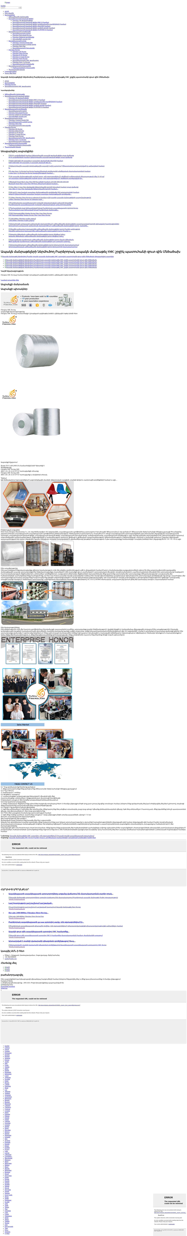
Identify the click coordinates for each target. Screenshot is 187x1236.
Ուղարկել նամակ (8, 986)
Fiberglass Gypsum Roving (20, 57)
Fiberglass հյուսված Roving (22, 35)
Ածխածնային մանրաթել (19, 17)
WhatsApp (4, 988)
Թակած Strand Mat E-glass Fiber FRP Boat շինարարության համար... (34, 183)
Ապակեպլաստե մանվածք (23, 64)
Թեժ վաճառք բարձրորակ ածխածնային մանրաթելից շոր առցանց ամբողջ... (40, 241)
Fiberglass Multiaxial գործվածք (23, 37)
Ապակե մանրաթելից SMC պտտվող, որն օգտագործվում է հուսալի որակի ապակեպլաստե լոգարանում (52, 836)
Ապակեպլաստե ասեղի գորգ (24, 44)
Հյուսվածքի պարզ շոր (21, 39)
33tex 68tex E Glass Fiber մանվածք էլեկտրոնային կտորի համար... (33, 189)
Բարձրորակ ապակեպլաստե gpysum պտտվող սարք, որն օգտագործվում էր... (46, 922)
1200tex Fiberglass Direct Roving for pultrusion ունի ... (26, 199)
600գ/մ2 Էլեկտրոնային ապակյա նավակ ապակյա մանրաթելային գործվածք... (40, 194)
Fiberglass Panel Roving (19, 58)
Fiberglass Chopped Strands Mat (22, 42)
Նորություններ (11, 71)
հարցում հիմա (7, 981)
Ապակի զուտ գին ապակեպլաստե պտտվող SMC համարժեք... (39, 932)
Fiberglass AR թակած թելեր (22, 20)
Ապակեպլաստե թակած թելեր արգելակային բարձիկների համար (39, 24)
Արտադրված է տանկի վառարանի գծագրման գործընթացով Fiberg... (42, 941)
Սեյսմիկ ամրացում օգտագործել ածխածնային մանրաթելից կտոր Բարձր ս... (40, 231)
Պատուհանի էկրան (17, 69)
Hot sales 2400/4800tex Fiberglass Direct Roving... (28, 913)
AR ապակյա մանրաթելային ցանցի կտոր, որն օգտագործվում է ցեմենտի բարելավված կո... (46, 178)
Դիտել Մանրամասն (17, 899)
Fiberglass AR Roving (19, 51)
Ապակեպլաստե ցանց (21, 33)
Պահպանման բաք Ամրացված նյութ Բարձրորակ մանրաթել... (34, 210)
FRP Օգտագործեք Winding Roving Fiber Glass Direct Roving (29, 215)
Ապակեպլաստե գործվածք (20, 31)
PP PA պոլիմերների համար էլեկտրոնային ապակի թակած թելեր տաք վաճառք (40, 157)
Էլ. (9, 168)
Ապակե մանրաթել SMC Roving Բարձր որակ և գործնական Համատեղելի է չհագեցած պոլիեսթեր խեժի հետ (52, 837)
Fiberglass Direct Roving (20, 53)
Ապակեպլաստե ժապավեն (20, 66)
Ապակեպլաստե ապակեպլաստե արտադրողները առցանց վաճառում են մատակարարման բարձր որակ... (61, 894)
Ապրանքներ (10, 15)
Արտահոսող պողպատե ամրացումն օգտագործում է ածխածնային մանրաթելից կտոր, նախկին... (48, 226)
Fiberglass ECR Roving (19, 55)
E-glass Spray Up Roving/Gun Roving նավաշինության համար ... (31, 173)
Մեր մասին (9, 13)
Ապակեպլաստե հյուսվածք (23, 48)
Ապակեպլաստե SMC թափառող (25, 60)
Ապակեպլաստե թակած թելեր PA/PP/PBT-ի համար (32, 30)
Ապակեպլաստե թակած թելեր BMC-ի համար (30, 22)
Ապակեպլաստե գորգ (17, 41)
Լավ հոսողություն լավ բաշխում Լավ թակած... (31, 903)
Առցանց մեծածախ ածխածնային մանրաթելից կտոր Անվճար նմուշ (36, 236)
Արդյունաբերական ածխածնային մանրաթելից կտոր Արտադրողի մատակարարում (43, 247)
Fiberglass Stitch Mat (18, 46)
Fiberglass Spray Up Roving (21, 62)
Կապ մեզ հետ (10, 73)
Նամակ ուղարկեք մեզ (10, 280)
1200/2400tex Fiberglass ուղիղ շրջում (21, 220)
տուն (7, 11)
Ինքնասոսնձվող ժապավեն (23, 68)
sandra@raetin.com (11, 959)
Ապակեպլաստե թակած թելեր (21, 18)
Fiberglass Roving (14, 50)
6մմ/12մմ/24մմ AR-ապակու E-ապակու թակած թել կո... (30, 162)
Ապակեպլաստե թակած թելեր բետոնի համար (31, 26)
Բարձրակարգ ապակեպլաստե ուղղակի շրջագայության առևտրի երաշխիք (40, 205)
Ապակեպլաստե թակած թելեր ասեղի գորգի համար (33, 28)
